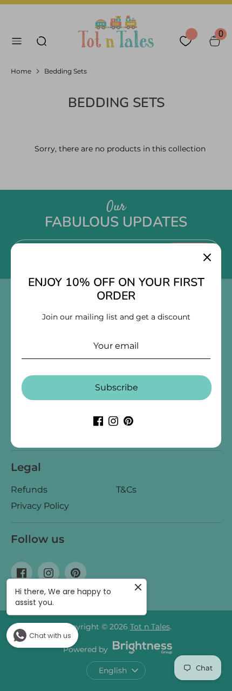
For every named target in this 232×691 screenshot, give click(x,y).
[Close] (207, 257)
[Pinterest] (128, 421)
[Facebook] (98, 421)
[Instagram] (113, 421)
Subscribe (116, 387)
